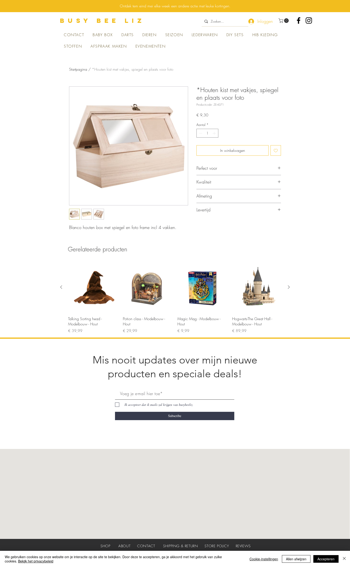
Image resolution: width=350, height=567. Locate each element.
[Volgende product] (289, 287)
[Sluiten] (344, 559)
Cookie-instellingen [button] (264, 559)
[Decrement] (200, 133)
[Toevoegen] (275, 150)
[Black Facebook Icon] (298, 20)
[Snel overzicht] (93, 287)
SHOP (105, 546)
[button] (284, 20)
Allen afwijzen (296, 559)
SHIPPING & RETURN (180, 546)
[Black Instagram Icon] (309, 20)
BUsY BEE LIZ (102, 21)
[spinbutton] (207, 133)
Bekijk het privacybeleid (35, 561)
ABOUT (124, 546)
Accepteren (326, 559)
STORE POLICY (217, 546)
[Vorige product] (61, 287)
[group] (175, 297)
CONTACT (146, 546)
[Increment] (215, 133)
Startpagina (78, 69)
